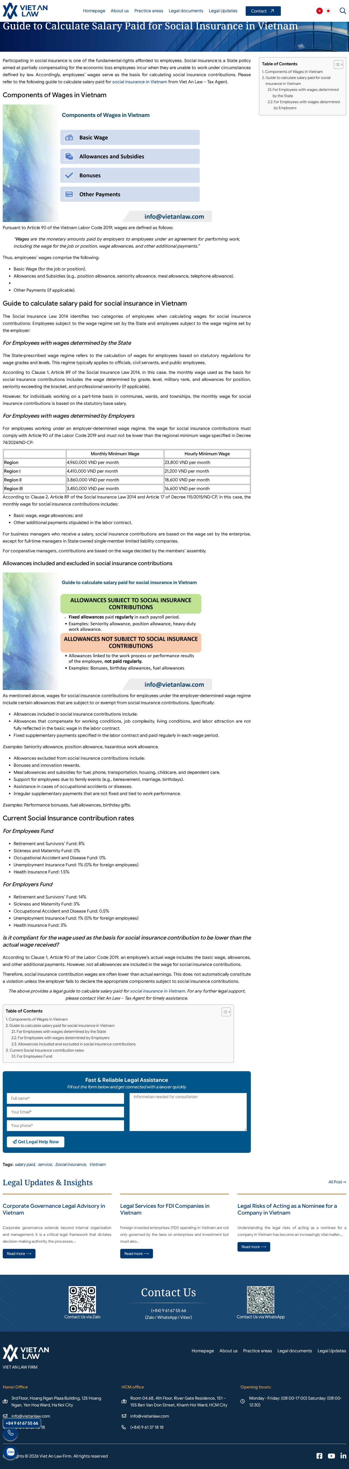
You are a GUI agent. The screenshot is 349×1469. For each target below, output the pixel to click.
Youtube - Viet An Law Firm (331, 1456)
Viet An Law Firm (328, 11)
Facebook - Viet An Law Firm (319, 1456)
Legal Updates (223, 11)
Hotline (10, 1434)
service (45, 1164)
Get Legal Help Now (38, 1142)
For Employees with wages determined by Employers (64, 1037)
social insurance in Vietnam (139, 82)
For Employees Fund (34, 1056)
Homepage (94, 11)
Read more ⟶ (19, 1253)
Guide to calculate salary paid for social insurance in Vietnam (62, 1025)
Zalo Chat (10, 1453)
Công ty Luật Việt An (319, 11)
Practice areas (148, 11)
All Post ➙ (337, 1181)
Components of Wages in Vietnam (38, 1019)
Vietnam (97, 1164)
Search (343, 11)
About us (120, 11)
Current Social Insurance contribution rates (47, 1050)
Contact (263, 11)
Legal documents (186, 11)
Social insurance (70, 1164)
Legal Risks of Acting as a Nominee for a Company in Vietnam (287, 1209)
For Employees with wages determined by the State (61, 1031)
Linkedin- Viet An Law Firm (343, 1456)
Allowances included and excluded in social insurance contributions (77, 1044)
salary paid (25, 1164)
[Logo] (25, 11)
